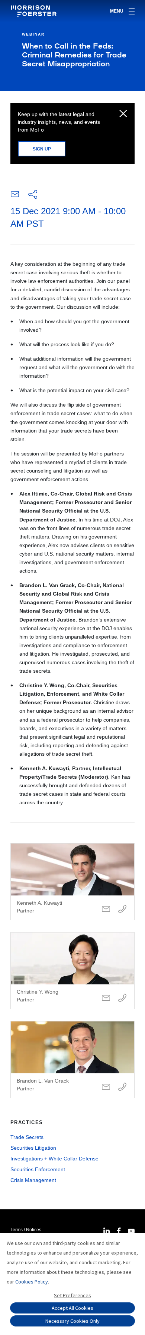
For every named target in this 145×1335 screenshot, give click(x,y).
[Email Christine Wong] (106, 998)
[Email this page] (14, 196)
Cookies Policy (31, 1281)
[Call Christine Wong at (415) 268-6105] (122, 998)
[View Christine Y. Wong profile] (72, 970)
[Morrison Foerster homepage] (34, 11)
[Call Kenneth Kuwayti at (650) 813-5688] (122, 909)
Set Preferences (72, 1295)
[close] (123, 114)
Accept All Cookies (72, 1308)
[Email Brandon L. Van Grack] (106, 1087)
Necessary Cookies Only (72, 1321)
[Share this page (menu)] (32, 195)
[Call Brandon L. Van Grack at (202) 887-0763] (122, 1087)
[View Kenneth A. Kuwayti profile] (72, 882)
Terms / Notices (25, 1229)
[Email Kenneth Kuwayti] (106, 909)
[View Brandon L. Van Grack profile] (72, 1059)
